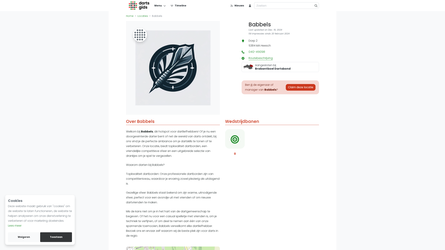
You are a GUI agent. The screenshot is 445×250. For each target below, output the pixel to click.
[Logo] (139, 5)
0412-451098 (257, 52)
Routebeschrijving (261, 58)
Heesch (266, 46)
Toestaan (56, 237)
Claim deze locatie (300, 87)
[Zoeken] (316, 5)
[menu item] (249, 5)
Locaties (142, 16)
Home (130, 16)
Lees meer (15, 226)
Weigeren (24, 237)
